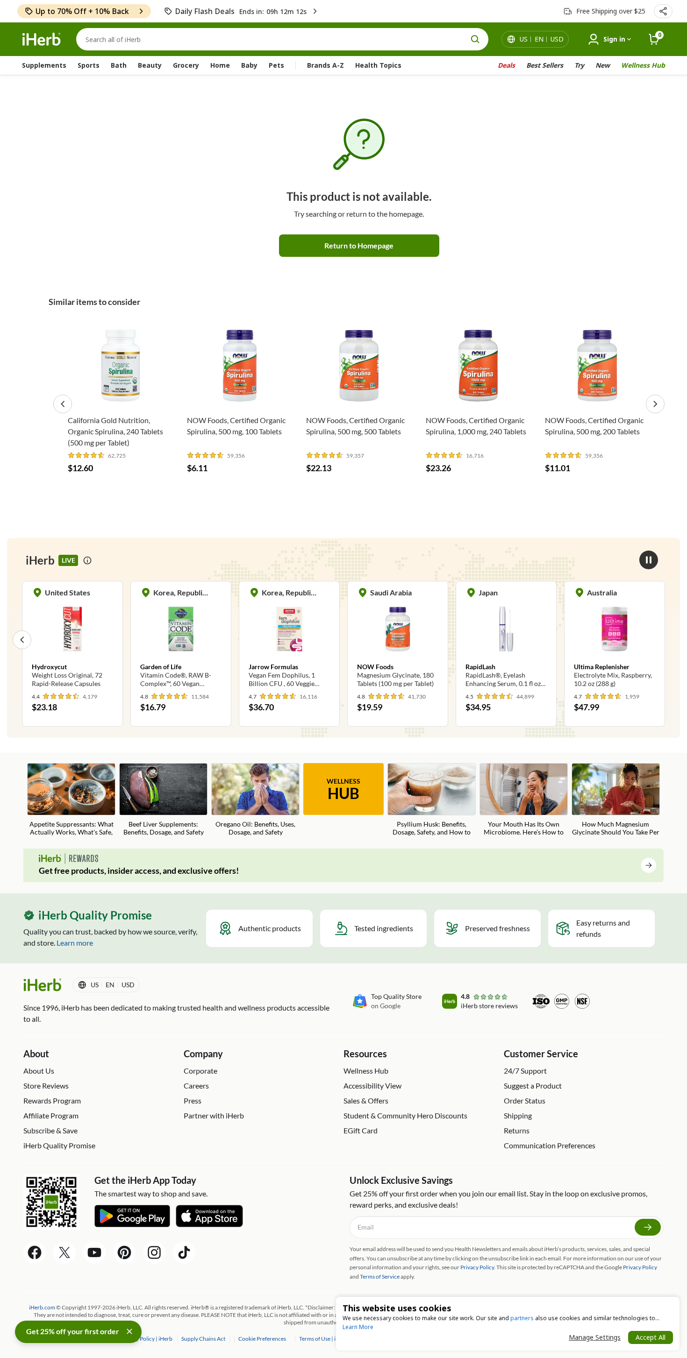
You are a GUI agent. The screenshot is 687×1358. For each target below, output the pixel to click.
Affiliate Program (51, 1115)
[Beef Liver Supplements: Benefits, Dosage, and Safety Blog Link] (163, 800)
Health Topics (378, 65)
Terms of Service (380, 1276)
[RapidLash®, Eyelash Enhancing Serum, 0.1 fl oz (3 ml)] (506, 639)
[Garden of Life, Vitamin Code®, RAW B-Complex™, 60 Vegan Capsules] (181, 639)
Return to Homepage (359, 245)
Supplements (44, 65)
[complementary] (261, 1338)
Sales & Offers (366, 1100)
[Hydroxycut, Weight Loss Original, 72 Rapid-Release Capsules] (72, 639)
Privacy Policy (640, 1267)
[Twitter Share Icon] (64, 1252)
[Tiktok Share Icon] (184, 1252)
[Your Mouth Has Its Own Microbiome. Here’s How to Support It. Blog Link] (523, 800)
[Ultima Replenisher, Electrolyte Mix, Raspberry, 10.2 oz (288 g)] (614, 639)
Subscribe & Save (50, 1130)
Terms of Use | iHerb (324, 1338)
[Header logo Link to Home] (41, 39)
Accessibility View (372, 1085)
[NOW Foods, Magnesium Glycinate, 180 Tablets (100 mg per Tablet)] (397, 639)
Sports (89, 65)
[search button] (475, 39)
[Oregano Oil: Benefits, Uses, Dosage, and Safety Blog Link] (255, 800)
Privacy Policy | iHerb (147, 1338)
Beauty (150, 65)
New (602, 65)
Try (579, 65)
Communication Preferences (549, 1145)
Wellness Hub (643, 65)
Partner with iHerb (214, 1115)
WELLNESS (343, 789)
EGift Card (361, 1130)
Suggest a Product (533, 1085)
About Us (38, 1070)
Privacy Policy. (477, 1267)
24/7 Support (525, 1070)
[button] (663, 11)
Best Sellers (544, 65)
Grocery (186, 65)
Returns (517, 1130)
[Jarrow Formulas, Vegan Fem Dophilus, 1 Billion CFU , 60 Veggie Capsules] (289, 639)
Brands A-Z (325, 65)
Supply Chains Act (203, 1338)
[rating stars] (86, 456)
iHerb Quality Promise (59, 1145)
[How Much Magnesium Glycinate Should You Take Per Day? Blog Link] (616, 800)
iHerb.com (42, 1307)
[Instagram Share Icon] (154, 1252)
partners (522, 1318)
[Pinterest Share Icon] (124, 1252)
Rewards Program (52, 1100)
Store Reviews (46, 1085)
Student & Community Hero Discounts (405, 1115)
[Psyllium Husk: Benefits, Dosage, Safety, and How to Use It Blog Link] (431, 800)
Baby (249, 65)
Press (192, 1100)
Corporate (200, 1070)
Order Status (524, 1100)
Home (220, 65)
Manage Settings (595, 1337)
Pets (276, 65)
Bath (119, 65)
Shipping (518, 1115)
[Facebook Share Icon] (34, 1252)
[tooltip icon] (87, 560)
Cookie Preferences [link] (262, 1338)
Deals (506, 65)
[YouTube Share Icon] (94, 1252)
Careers (196, 1085)
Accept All (651, 1337)
